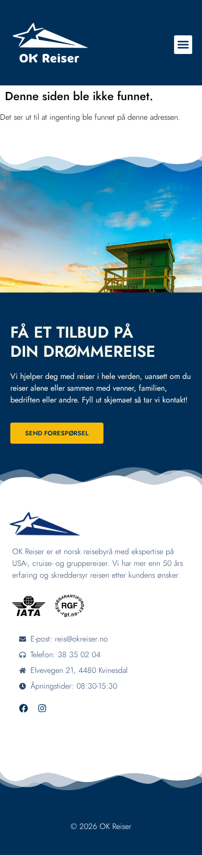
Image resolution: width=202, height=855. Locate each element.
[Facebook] (23, 708)
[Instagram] (42, 708)
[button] (183, 44)
